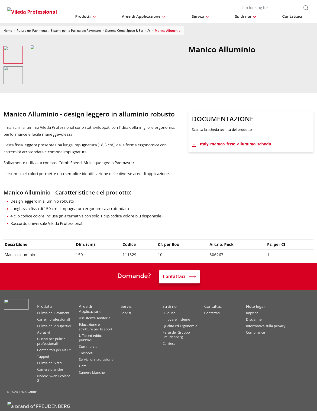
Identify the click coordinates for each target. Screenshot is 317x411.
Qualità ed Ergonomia (179, 326)
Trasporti (86, 353)
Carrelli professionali (53, 319)
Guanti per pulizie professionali (51, 341)
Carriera (168, 343)
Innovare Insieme (176, 319)
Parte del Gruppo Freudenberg (176, 334)
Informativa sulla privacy (265, 326)
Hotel (83, 366)
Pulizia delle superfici (54, 326)
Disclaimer (254, 319)
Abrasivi (43, 332)
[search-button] (306, 8)
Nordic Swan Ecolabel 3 (54, 378)
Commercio (88, 346)
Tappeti (43, 356)
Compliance (255, 332)
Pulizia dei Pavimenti (53, 313)
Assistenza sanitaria (94, 318)
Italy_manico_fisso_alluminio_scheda (235, 144)
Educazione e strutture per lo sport (95, 326)
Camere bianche (50, 369)
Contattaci (213, 306)
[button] (85, 16)
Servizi (127, 306)
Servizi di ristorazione (96, 359)
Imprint (252, 313)
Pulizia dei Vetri (49, 363)
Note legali (255, 306)
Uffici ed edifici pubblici (91, 337)
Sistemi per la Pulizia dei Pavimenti (76, 30)
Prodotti (44, 306)
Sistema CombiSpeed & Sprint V (127, 30)
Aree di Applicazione (90, 309)
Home (7, 30)
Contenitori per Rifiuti (54, 350)
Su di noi (170, 306)
